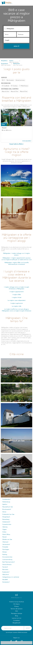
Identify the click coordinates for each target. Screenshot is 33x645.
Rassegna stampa (16, 613)
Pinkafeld (5, 547)
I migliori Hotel (16, 297)
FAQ (16, 611)
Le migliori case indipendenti (16, 300)
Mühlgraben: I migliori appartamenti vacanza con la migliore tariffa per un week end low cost (17, 258)
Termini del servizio (17, 609)
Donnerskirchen (7, 557)
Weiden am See (7, 539)
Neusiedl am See (7, 507)
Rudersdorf (5, 572)
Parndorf (5, 567)
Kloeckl (4, 128)
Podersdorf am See (8, 514)
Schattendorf (6, 499)
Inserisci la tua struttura (16, 602)
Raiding (4, 554)
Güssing (4, 527)
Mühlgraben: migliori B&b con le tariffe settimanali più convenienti (16, 263)
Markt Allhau (6, 534)
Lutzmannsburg (7, 559)
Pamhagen (5, 549)
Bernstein (5, 569)
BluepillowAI (16, 623)
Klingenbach (6, 517)
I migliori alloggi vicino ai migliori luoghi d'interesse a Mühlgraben (16, 288)
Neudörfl (5, 579)
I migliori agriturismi (16, 303)
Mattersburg (6, 502)
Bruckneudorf (6, 509)
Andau (4, 532)
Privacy (16, 606)
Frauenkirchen (6, 524)
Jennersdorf (6, 544)
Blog (16, 616)
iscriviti (28, 628)
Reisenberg (5, 519)
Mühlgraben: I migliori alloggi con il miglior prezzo (16, 254)
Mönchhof (5, 574)
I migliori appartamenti (16, 291)
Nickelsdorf (5, 582)
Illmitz (4, 512)
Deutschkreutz (7, 564)
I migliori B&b (16, 294)
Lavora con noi (16, 618)
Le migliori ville (16, 306)
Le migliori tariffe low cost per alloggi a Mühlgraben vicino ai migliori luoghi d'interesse (16, 310)
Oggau (4, 529)
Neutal (4, 537)
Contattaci (16, 620)
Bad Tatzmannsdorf (8, 562)
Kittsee (4, 552)
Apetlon (4, 504)
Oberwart (5, 542)
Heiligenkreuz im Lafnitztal (10, 577)
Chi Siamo (16, 604)
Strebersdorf (6, 522)
